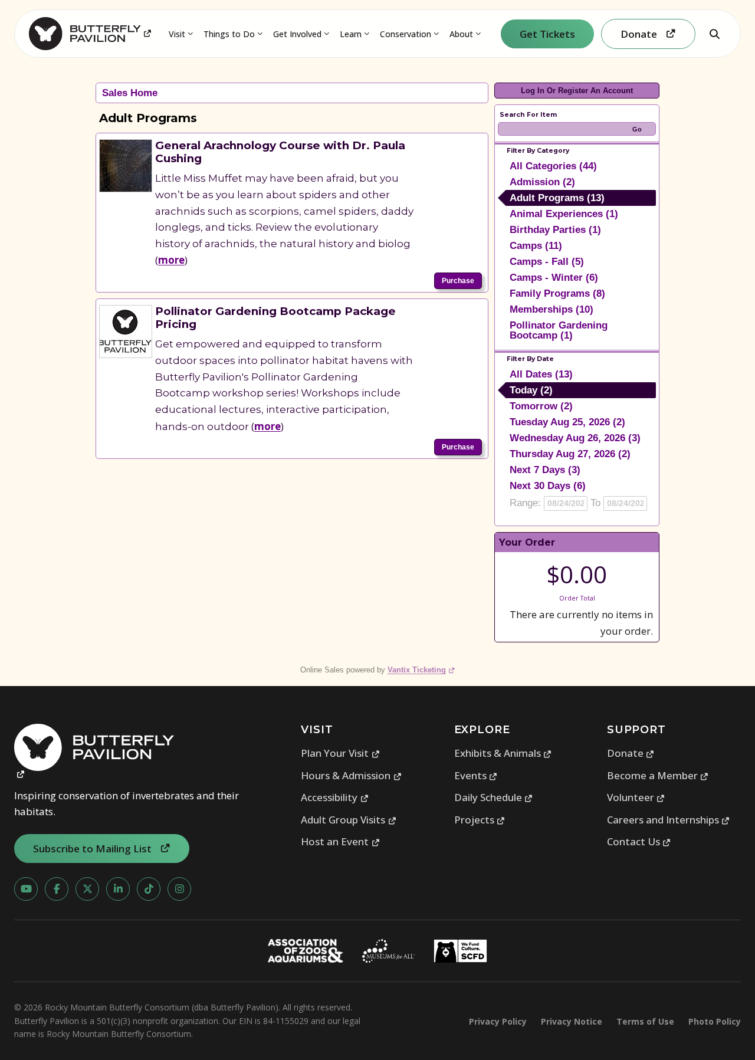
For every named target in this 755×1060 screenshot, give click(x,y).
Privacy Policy (498, 1021)
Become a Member (658, 775)
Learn (351, 34)
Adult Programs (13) (557, 198)
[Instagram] (179, 889)
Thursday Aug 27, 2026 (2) (570, 454)
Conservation (405, 34)
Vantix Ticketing (421, 669)
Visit (177, 34)
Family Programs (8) (557, 293)
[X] (87, 889)
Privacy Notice (571, 1021)
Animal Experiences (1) (564, 213)
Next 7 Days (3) (545, 469)
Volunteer (636, 797)
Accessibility (335, 797)
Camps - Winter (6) (554, 277)
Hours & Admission (351, 775)
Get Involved (297, 34)
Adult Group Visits (348, 819)
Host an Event (340, 841)
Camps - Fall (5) (547, 261)
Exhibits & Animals (503, 753)
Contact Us (639, 841)
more (171, 260)
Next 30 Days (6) (548, 485)
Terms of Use (645, 1021)
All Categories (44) (553, 166)
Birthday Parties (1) (555, 229)
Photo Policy (714, 1021)
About (461, 34)
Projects (479, 819)
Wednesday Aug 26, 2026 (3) (575, 438)
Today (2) (531, 390)
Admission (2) (542, 182)
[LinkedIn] (118, 889)
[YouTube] (26, 889)
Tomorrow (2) (541, 406)
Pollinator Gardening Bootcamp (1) (559, 330)
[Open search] (714, 33)
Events (476, 775)
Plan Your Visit (340, 753)
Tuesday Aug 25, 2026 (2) (567, 422)
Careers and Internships (668, 819)
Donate (631, 753)
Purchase (458, 281)
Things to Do (229, 34)
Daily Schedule (493, 797)
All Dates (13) (541, 374)
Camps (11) (536, 245)
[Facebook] (56, 889)
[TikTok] (148, 889)
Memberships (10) (551, 309)
